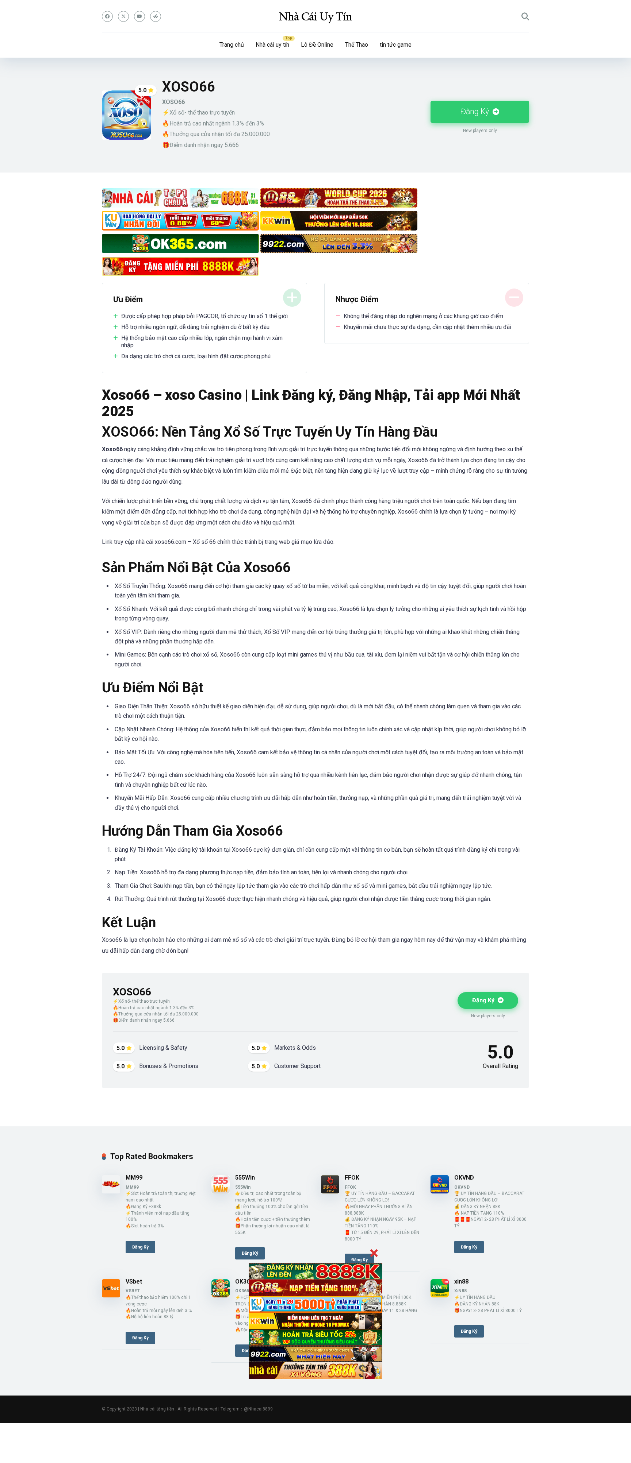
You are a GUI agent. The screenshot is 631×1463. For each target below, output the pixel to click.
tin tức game (396, 44)
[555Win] (220, 1191)
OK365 (244, 1281)
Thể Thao (356, 44)
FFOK (352, 1177)
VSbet (134, 1281)
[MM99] (111, 1191)
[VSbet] (111, 1295)
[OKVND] (440, 1191)
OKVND (464, 1177)
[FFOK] (330, 1191)
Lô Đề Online (317, 44)
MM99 (134, 1177)
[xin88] (440, 1295)
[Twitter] (123, 16)
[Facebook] (107, 16)
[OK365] (220, 1295)
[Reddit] (155, 16)
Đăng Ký (476, 111)
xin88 (461, 1281)
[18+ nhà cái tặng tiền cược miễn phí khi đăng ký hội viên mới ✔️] (315, 16)
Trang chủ (231, 44)
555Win (245, 1177)
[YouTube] (139, 16)
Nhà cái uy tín (272, 44)
